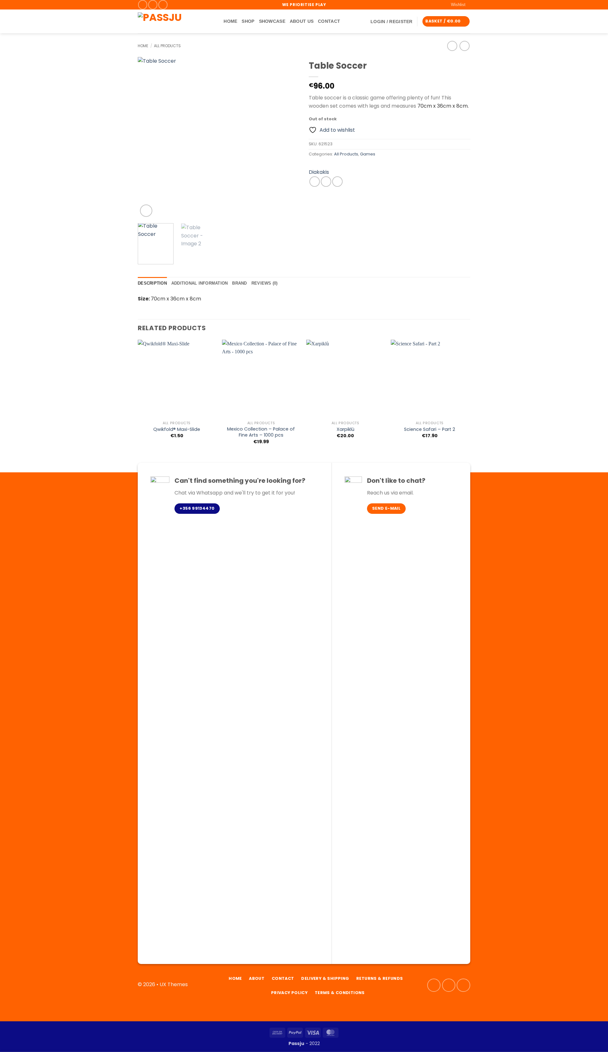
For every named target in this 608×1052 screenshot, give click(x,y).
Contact (329, 21)
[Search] (216, 21)
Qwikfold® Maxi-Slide (176, 429)
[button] (391, 21)
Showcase (272, 21)
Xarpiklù (345, 429)
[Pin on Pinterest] (337, 181)
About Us (302, 21)
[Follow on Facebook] (142, 4)
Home (230, 21)
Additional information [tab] (199, 283)
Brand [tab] (239, 283)
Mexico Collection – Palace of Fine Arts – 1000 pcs (261, 432)
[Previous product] (464, 46)
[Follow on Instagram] (152, 4)
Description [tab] (152, 283)
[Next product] (452, 46)
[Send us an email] (163, 4)
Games (367, 154)
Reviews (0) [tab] (264, 283)
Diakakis (319, 172)
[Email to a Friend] (326, 181)
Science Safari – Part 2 (429, 429)
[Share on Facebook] (314, 181)
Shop (248, 21)
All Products (167, 45)
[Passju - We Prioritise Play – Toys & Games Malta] (171, 21)
